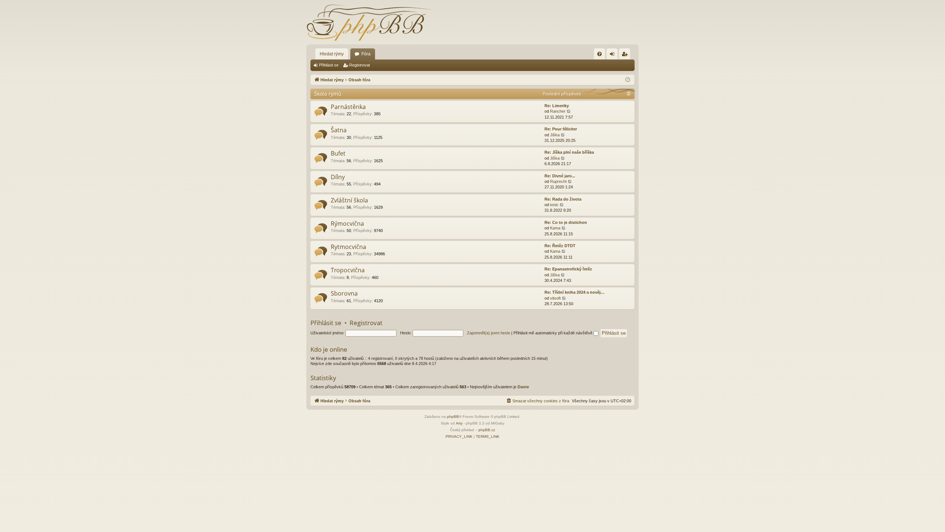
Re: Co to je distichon (565, 222)
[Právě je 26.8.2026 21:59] (627, 80)
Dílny (338, 177)
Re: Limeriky (556, 105)
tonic (554, 204)
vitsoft (555, 298)
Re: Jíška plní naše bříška (569, 152)
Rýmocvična (347, 223)
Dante (523, 387)
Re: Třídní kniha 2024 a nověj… (574, 292)
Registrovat (359, 65)
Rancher (558, 111)
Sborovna (344, 293)
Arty (459, 423)
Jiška (555, 135)
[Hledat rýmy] (369, 22)
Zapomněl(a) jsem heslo (488, 333)
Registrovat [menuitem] (626, 55)
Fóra (366, 54)
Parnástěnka (348, 107)
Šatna (339, 130)
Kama (555, 228)
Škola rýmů (327, 93)
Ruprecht (558, 181)
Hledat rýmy (332, 54)
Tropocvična (348, 270)
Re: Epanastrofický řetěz (568, 269)
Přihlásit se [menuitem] (613, 55)
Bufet (338, 153)
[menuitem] (599, 53)
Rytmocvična (348, 247)
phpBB (453, 417)
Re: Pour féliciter (560, 129)
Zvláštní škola (349, 200)
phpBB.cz (486, 430)
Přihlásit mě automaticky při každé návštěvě (553, 333)
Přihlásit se (329, 65)
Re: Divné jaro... (559, 176)
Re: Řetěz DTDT (559, 245)
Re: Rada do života (562, 199)
